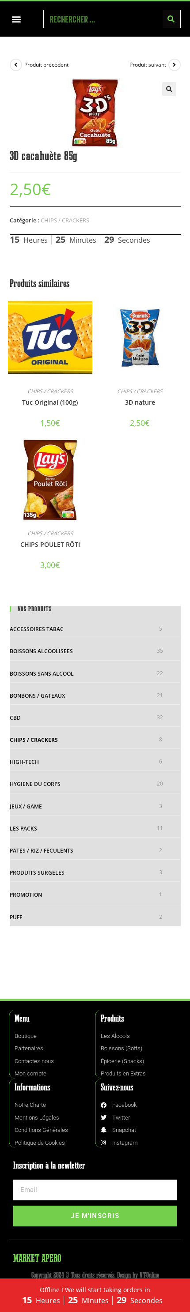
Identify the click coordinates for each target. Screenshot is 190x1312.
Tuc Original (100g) (50, 402)
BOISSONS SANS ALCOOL (42, 673)
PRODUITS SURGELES (37, 872)
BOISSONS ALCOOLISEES (41, 651)
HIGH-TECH (24, 762)
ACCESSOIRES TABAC (37, 629)
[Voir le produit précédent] (16, 65)
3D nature (140, 402)
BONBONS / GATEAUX (37, 695)
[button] (16, 19)
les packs (23, 828)
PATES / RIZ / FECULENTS (41, 850)
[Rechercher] (171, 19)
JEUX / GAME (26, 806)
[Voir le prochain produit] (174, 65)
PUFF (16, 917)
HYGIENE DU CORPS (35, 784)
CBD (15, 718)
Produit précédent (46, 64)
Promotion (26, 894)
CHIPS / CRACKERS (65, 220)
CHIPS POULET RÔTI (50, 544)
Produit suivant (147, 64)
